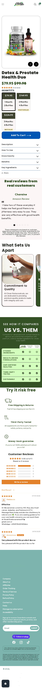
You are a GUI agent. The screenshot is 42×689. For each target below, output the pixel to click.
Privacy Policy (8, 595)
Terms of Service (9, 592)
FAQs (5, 606)
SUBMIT (34, 628)
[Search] (35, 4)
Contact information (28, 681)
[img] (7, 496)
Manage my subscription (13, 609)
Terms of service (28, 677)
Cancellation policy (28, 685)
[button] (30, 64)
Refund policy (29, 669)
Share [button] (6, 173)
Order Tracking (9, 588)
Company (7, 579)
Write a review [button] (21, 482)
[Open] (5, 683)
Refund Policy (8, 598)
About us (6, 582)
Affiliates (6, 585)
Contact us (7, 602)
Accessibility (8, 612)
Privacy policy (29, 673)
